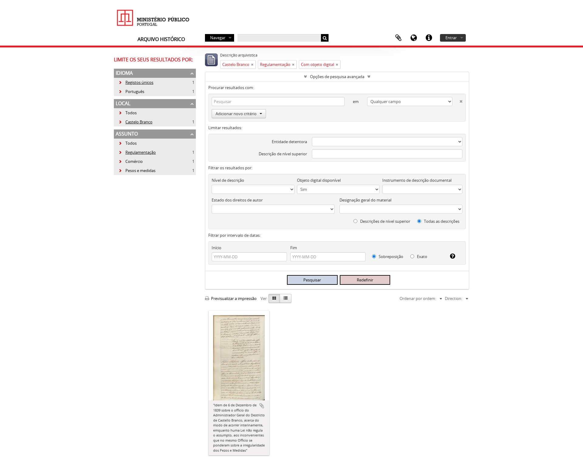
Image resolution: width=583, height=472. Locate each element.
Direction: (453, 298)
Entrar (451, 37)
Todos (131, 112)
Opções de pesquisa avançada (337, 76)
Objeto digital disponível (319, 180)
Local (123, 103)
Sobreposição (390, 256)
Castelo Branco (135, 122)
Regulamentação (137, 152)
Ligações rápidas (428, 38)
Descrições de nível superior (384, 221)
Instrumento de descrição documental (417, 180)
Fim (293, 247)
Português (131, 91)
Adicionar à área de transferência (262, 406)
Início (216, 247)
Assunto (127, 133)
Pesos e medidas (136, 170)
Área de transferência (398, 38)
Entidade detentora (289, 141)
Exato (421, 256)
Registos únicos (135, 82)
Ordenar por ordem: (418, 298)
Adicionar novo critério (236, 113)
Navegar (217, 37)
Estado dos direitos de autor (237, 200)
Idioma (413, 38)
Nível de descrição (228, 180)
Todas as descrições (441, 221)
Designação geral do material (365, 200)
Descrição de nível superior (283, 154)
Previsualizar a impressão (233, 298)
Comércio (130, 161)
